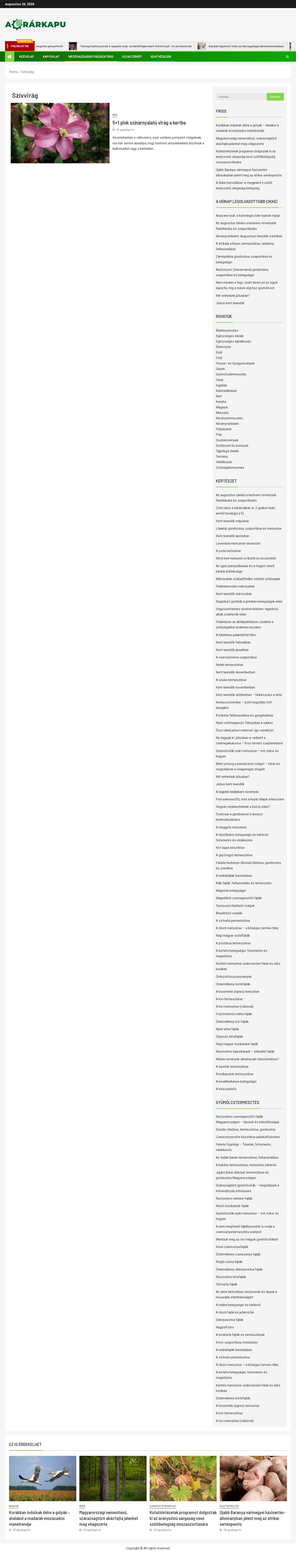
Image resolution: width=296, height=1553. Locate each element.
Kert (115, 115)
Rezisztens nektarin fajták (234, 1198)
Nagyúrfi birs (225, 1327)
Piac (219, 434)
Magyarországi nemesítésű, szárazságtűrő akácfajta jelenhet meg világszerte (108, 1518)
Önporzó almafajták (229, 1036)
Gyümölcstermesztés (231, 374)
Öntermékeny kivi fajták (232, 1022)
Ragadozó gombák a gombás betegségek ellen (249, 601)
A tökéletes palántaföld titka (236, 635)
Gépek (220, 369)
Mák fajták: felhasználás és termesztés (244, 883)
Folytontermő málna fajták (234, 1014)
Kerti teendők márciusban (234, 594)
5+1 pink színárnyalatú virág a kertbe (149, 122)
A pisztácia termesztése (233, 943)
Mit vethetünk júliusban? (233, 296)
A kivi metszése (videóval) (235, 1006)
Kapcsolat (51, 56)
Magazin (222, 407)
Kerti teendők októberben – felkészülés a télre (249, 695)
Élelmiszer (223, 347)
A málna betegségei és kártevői (238, 1305)
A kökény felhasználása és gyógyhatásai (244, 715)
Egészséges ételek (230, 336)
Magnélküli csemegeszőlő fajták (239, 898)
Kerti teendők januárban (232, 650)
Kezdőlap (26, 56)
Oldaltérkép (132, 56)
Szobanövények (227, 440)
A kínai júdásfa (226, 1089)
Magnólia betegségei (231, 891)
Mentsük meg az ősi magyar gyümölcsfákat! (247, 1239)
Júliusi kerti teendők (230, 303)
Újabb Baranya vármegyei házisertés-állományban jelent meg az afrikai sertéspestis (253, 1518)
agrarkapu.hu (127, 129)
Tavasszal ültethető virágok (235, 906)
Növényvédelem (227, 424)
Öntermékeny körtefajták (233, 984)
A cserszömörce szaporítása (236, 657)
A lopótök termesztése (232, 1067)
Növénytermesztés (229, 418)
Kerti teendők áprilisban (232, 536)
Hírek (219, 380)
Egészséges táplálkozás (233, 341)
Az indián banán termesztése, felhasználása (247, 1157)
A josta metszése (228, 551)
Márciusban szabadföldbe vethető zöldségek (248, 579)
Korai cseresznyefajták (232, 1247)
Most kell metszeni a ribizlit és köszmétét (246, 558)
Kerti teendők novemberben (235, 687)
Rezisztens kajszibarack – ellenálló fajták (245, 1051)
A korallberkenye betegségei (236, 1081)
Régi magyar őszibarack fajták (237, 1044)
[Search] (287, 56)
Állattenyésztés (227, 330)
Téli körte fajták (226, 1284)
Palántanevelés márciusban (235, 586)
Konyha (221, 402)
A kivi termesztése (229, 999)
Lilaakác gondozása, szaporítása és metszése (249, 528)
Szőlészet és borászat (232, 446)
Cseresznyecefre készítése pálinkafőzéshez (248, 1137)
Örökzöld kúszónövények (234, 977)
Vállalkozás (224, 462)
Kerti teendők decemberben (235, 672)
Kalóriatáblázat (226, 391)
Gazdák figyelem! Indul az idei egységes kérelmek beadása (219, 46)
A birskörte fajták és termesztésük (240, 1335)
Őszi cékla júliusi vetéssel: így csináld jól (244, 730)
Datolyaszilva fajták (229, 1320)
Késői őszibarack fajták (232, 1206)
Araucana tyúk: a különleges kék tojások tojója (248, 216)
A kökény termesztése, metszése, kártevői (246, 1165)
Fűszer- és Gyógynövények (235, 363)
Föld (219, 358)
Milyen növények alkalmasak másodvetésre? (247, 1059)
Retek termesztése (229, 665)
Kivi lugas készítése (230, 848)
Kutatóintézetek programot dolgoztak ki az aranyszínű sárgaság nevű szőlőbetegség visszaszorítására (246, 156)
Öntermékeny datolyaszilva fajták (239, 1269)
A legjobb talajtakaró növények (237, 792)
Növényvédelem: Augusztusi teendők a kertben (249, 236)
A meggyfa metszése (231, 827)
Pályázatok (224, 429)
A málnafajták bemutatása (234, 876)
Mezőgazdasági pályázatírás (90, 56)
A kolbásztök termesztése (235, 1074)
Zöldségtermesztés (230, 468)
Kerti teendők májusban (232, 521)
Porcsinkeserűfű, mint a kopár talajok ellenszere (250, 799)
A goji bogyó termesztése (234, 855)
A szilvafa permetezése (233, 921)
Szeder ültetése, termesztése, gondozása (245, 1129)
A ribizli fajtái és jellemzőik (235, 1312)
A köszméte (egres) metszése (237, 992)
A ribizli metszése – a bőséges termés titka (247, 928)
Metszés (222, 413)
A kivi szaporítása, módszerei (237, 1342)
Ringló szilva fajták (229, 1262)
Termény (222, 456)
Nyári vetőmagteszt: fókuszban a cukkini (244, 723)
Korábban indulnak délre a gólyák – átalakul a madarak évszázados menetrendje (39, 1518)
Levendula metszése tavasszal (238, 543)
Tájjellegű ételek (227, 451)
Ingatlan (221, 385)
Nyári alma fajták (227, 1029)
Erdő (219, 352)
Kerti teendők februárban (233, 642)
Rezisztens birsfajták (231, 1277)
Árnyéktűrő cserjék (229, 913)
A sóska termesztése (231, 680)
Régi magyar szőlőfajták (233, 935)
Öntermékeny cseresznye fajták (238, 1254)
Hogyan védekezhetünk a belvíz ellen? (243, 807)
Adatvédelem (161, 56)
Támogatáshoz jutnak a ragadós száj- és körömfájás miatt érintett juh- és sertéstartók (109, 46)
